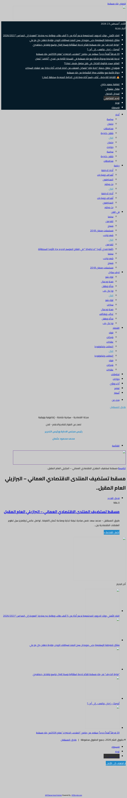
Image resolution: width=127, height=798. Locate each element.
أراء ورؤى (115, 383)
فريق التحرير (114, 498)
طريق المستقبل (69, 739)
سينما (110, 216)
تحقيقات (115, 374)
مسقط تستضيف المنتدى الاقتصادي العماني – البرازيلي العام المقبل (62, 511)
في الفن (115, 212)
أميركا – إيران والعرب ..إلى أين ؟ (103, 49)
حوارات (116, 379)
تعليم (117, 388)
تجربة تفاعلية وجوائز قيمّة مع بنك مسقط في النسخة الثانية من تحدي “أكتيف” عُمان (77, 58)
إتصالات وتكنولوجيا (103, 346)
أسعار (117, 392)
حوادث (110, 147)
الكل (111, 137)
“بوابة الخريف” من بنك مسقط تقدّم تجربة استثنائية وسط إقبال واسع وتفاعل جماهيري (76, 44)
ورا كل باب (108, 290)
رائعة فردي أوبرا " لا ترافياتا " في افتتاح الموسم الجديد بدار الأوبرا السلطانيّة (75, 249)
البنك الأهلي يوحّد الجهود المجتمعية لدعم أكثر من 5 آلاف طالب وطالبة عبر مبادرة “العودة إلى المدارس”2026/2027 (61, 35)
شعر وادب (108, 235)
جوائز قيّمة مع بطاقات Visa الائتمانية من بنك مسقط (93, 72)
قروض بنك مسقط (116, 3)
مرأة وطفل (107, 286)
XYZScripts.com (77, 795)
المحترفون (108, 179)
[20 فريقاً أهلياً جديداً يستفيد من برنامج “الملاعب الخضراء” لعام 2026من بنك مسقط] (102, 728)
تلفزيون (109, 221)
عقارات (109, 341)
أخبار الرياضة (107, 170)
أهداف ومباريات (105, 175)
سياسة (110, 119)
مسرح (110, 226)
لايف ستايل (114, 272)
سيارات (110, 304)
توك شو (109, 277)
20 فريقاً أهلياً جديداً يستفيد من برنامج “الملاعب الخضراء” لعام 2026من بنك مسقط (78, 54)
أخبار (117, 114)
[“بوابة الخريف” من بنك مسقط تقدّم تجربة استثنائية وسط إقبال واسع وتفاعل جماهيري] (102, 669)
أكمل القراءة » (112, 532)
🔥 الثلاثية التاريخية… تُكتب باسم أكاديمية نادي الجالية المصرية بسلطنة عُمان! (81, 77)
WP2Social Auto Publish (53, 795)
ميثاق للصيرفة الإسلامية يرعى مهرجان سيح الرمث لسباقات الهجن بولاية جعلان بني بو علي (74, 40)
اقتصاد (116, 328)
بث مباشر (109, 184)
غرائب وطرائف (106, 314)
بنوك (111, 332)
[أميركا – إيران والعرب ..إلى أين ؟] (102, 698)
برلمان (110, 124)
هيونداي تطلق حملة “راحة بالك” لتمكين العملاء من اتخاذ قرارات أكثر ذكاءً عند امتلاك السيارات (72, 68)
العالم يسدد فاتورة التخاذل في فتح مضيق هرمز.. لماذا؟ (92, 63)
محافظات (108, 128)
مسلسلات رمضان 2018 (101, 230)
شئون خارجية (107, 133)
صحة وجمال (107, 281)
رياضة (117, 165)
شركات (110, 337)
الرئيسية (122, 468)
